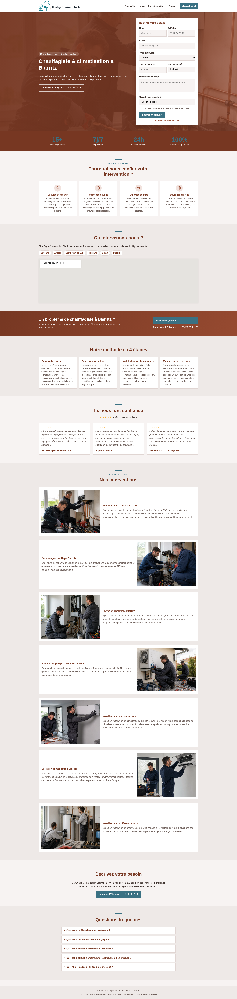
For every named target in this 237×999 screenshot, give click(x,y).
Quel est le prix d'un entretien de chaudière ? (89, 949)
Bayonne (45, 253)
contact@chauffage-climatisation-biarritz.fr (98, 994)
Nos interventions (156, 6)
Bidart (105, 253)
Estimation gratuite (152, 115)
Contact (172, 6)
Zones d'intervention (135, 6)
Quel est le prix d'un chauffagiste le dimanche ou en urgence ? (98, 958)
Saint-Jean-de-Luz (74, 253)
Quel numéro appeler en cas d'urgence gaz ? (89, 967)
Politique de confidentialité (146, 994)
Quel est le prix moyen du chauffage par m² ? (89, 939)
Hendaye (92, 253)
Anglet (57, 253)
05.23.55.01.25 (189, 6)
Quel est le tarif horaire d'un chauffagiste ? (88, 930)
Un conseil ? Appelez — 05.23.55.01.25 (61, 88)
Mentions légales (125, 994)
